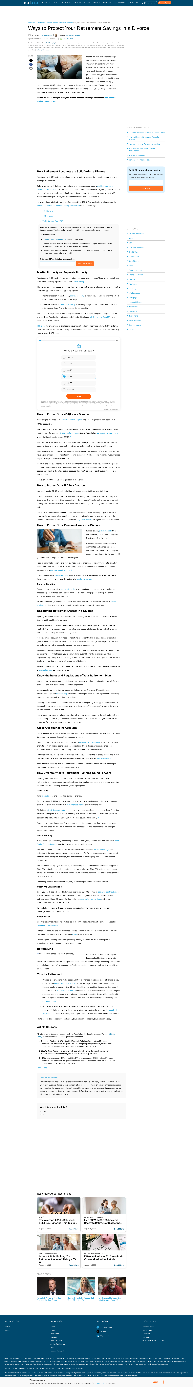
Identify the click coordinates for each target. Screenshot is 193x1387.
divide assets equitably (69, 433)
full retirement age (101, 849)
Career (131, 243)
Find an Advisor (165, 3)
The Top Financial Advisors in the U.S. (144, 144)
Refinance (133, 311)
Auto (131, 238)
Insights (132, 279)
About (52, 1330)
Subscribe (146, 188)
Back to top (42, 1068)
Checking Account (136, 247)
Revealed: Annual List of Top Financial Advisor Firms (49, 1299)
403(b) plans (47, 216)
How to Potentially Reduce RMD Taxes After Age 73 (81, 1299)
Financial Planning (82, 3)
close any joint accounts (89, 742)
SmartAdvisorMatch (57, 1351)
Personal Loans (135, 307)
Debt (131, 266)
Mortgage (46, 3)
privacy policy (100, 1383)
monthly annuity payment (61, 570)
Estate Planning (135, 270)
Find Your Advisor (85, 264)
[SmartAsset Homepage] (31, 3)
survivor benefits (68, 589)
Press (52, 1347)
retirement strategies (76, 805)
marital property (77, 296)
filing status (46, 796)
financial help (61, 693)
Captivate (53, 1337)
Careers (7, 1330)
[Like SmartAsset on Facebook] (97, 1327)
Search (52, 1327)
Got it (155, 1382)
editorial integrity (50, 43)
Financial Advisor (136, 275)
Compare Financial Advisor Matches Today (147, 132)
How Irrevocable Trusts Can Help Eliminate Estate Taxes (109, 1299)
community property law (107, 433)
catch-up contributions (107, 892)
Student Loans (135, 325)
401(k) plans (47, 211)
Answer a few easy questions (54, 239)
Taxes (56, 3)
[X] (31, 60)
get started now (49, 1001)
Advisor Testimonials (57, 1344)
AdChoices (146, 1334)
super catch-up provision (90, 899)
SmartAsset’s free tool (66, 990)
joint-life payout (61, 575)
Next (79, 396)
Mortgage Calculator (137, 155)
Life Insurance (134, 293)
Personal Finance (136, 302)
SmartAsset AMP (56, 1340)
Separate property (67, 304)
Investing (107, 3)
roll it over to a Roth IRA (100, 317)
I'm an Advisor (150, 3)
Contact (7, 1327)
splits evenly (79, 281)
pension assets (105, 531)
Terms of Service (148, 1327)
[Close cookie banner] (190, 1379)
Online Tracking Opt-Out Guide (153, 1340)
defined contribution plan (71, 420)
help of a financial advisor (65, 983)
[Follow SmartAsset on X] (97, 1331)
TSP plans (41, 326)
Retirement (66, 3)
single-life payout (84, 579)
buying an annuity (84, 519)
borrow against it (103, 758)
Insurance (133, 284)
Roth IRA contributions (57, 810)
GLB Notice (146, 1337)
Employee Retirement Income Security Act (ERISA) (58, 205)
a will (74, 934)
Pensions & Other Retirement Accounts (59, 22)
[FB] (31, 64)
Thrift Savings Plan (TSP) (53, 221)
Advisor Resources (136, 234)
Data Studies (134, 261)
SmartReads (133, 3)
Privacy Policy (147, 1330)
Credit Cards (134, 252)
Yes (44, 1111)
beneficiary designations (47, 925)
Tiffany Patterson (49, 1077)
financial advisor (45, 670)
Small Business (135, 320)
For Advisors (119, 3)
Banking (96, 3)
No (43, 1114)
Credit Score (134, 256)
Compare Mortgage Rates (140, 160)
